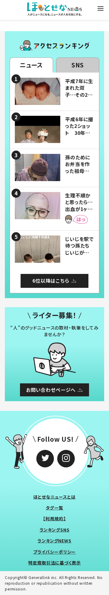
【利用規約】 (54, 518)
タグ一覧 (54, 508)
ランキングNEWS (54, 541)
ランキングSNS (55, 530)
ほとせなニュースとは (54, 497)
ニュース (31, 64)
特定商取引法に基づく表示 (54, 563)
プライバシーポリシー (54, 552)
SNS (77, 64)
